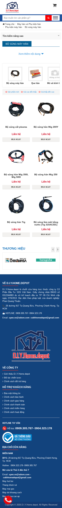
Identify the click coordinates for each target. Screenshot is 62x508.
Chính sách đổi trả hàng (15, 381)
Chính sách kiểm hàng (14, 408)
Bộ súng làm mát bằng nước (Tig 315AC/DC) (46, 223)
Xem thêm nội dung (29, 54)
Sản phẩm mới (13, 92)
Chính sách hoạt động (14, 412)
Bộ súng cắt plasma (16, 127)
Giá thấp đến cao (47, 92)
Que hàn (35, 83)
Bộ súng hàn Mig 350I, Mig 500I (16, 175)
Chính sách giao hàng (14, 401)
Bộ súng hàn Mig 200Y (46, 127)
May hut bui (7, 481)
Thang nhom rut (9, 485)
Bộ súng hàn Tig (16, 222)
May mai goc (8, 489)
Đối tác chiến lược (12, 378)
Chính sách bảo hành (14, 397)
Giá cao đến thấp (30, 92)
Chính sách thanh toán (14, 404)
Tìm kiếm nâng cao (13, 36)
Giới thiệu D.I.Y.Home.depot (17, 374)
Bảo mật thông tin (12, 393)
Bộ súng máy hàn (15, 83)
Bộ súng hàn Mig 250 (45, 174)
